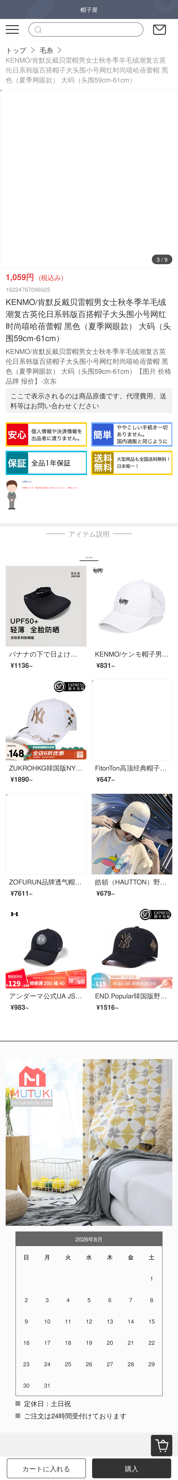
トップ (16, 50)
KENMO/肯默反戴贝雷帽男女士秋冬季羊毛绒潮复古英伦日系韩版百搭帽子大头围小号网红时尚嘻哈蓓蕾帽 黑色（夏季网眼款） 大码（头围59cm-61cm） (87, 69)
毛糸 (46, 50)
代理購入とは (27, 481)
